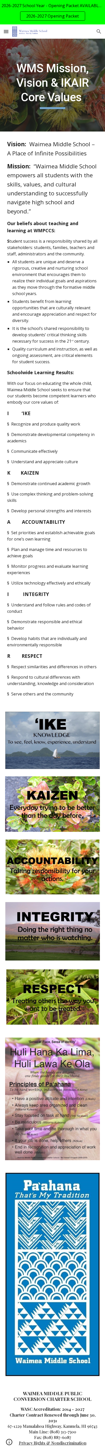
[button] (6, 31)
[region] (52, 12)
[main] (52, 85)
